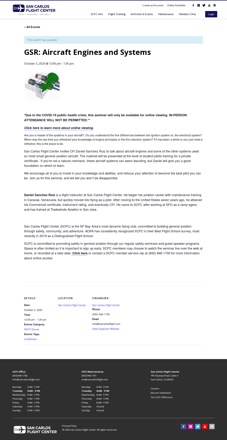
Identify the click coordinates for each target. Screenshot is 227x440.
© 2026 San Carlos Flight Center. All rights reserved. (89, 429)
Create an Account (153, 5)
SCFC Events (31, 329)
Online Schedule (176, 5)
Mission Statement (161, 392)
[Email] (214, 5)
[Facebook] (193, 5)
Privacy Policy (69, 425)
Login (211, 14)
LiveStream (30, 339)
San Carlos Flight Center (72, 305)
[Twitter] (204, 5)
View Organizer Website (105, 328)
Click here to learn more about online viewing (58, 127)
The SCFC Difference (162, 397)
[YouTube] (209, 5)
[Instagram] (198, 5)
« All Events (32, 27)
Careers (155, 388)
